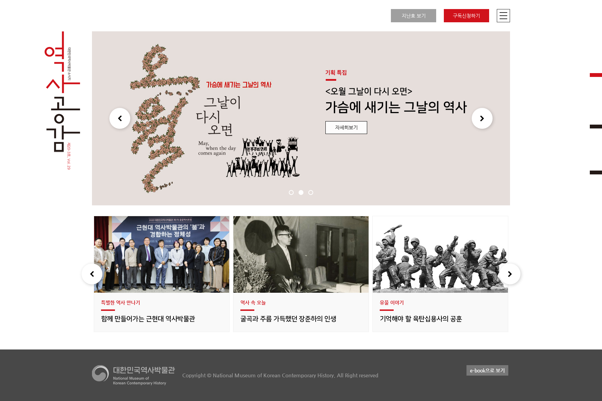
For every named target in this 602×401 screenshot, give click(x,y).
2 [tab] (301, 192)
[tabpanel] (301, 118)
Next (482, 118)
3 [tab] (310, 192)
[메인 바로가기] (62, 101)
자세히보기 (346, 127)
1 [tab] (291, 192)
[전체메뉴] (503, 15)
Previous (119, 118)
